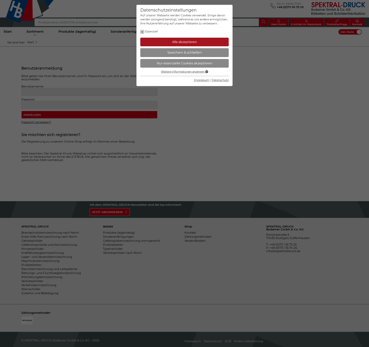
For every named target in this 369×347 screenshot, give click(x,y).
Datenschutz (220, 80)
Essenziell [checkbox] (151, 31)
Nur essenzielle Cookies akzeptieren (184, 63)
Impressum (201, 80)
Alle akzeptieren (184, 42)
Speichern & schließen (184, 52)
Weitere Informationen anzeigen (183, 71)
